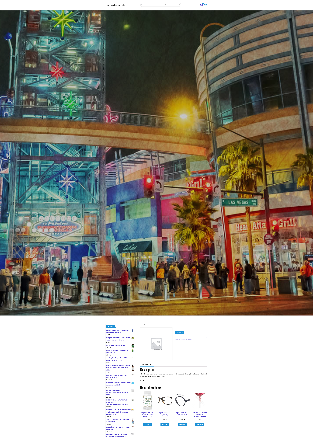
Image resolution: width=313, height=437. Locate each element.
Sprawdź (180, 332)
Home (142, 325)
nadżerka (183, 339)
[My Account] (200, 5)
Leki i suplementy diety (116, 5)
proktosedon (189, 339)
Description (146, 364)
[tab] (147, 365)
